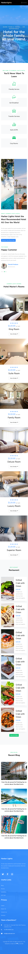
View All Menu (14, 735)
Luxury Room (14, 506)
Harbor (6, 2)
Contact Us (4, 912)
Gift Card (3, 895)
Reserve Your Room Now (8, 240)
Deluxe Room (14, 461)
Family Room (14, 417)
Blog (2, 885)
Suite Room (14, 373)
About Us (3, 909)
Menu (25, 3)
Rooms (3, 889)
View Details (13, 334)
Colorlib (21, 943)
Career (2, 905)
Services (3, 915)
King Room (14, 329)
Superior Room (14, 550)
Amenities (3, 892)
